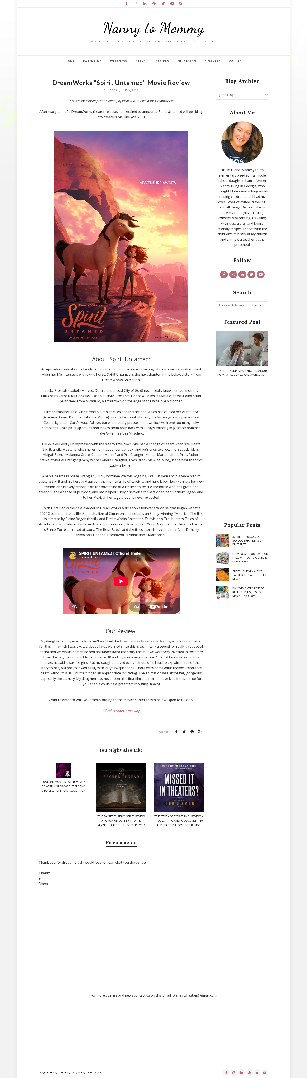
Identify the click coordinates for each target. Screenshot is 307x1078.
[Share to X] (184, 731)
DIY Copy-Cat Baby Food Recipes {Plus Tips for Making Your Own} (248, 592)
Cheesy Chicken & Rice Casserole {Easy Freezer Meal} (249, 575)
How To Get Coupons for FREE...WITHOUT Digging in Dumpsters (250, 557)
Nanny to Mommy (153, 27)
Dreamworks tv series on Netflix (145, 641)
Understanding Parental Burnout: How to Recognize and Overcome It (242, 372)
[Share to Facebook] (176, 731)
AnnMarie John (94, 1072)
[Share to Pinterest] (192, 731)
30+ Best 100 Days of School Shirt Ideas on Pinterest (248, 540)
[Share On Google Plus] (200, 731)
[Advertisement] (242, 449)
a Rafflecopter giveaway (121, 710)
